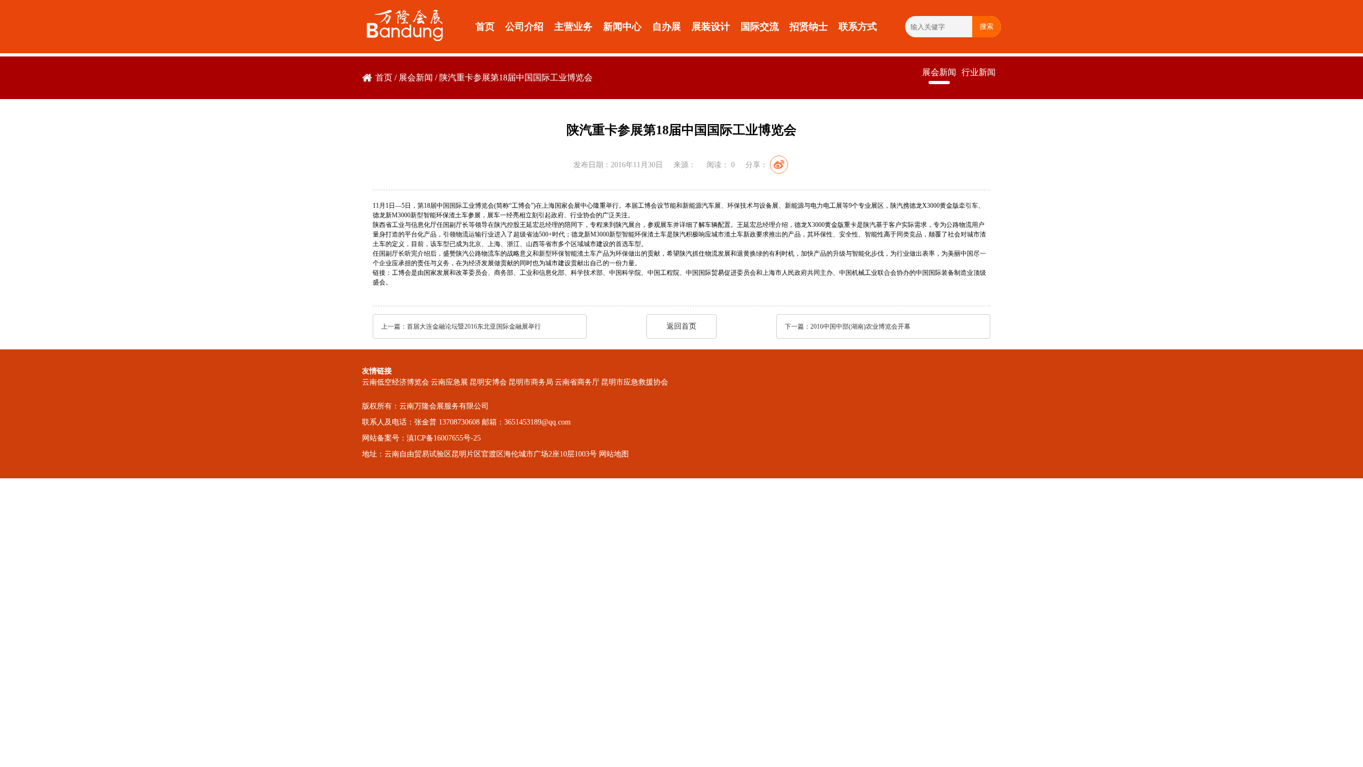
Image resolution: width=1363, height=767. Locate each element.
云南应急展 (449, 382)
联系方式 (858, 26)
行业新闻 (979, 72)
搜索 (986, 26)
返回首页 (681, 326)
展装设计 (711, 26)
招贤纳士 (809, 26)
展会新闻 (416, 77)
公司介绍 (524, 26)
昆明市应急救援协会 (634, 382)
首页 (485, 26)
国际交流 (760, 26)
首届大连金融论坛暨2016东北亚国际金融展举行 (474, 326)
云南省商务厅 (577, 382)
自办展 (666, 26)
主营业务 (573, 26)
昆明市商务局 (530, 382)
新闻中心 (622, 26)
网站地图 (614, 454)
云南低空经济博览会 (395, 382)
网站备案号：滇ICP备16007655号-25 (421, 438)
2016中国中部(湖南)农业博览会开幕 (860, 326)
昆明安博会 (488, 382)
